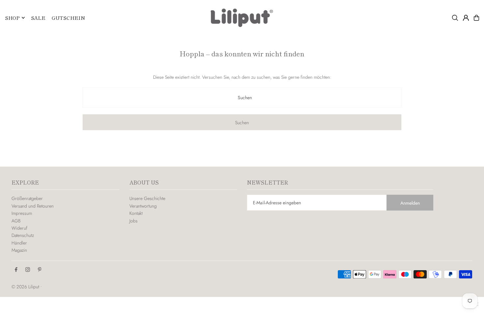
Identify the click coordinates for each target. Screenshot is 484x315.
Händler (19, 243)
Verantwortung (143, 206)
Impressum (22, 213)
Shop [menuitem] (12, 17)
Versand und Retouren (33, 206)
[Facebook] (16, 269)
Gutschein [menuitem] (68, 17)
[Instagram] (27, 269)
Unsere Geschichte (147, 198)
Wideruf (19, 228)
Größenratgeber (27, 198)
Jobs (133, 220)
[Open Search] (455, 18)
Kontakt (136, 213)
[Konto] (466, 18)
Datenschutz (23, 235)
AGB (16, 220)
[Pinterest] (39, 269)
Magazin (19, 250)
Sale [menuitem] (38, 17)
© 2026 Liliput (26, 286)
